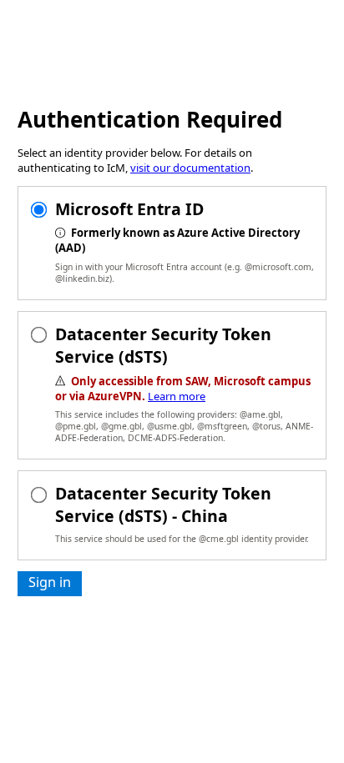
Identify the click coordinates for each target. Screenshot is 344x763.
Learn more (176, 396)
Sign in (49, 582)
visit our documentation (190, 167)
